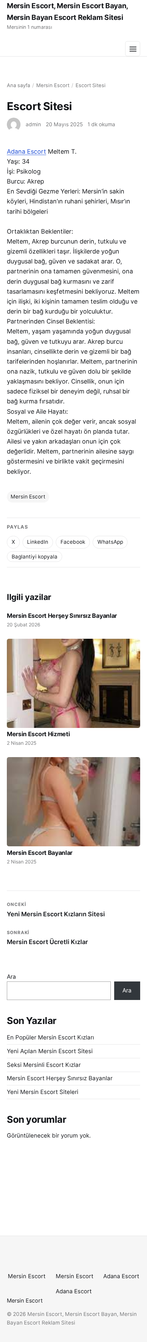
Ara (11, 976)
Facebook (73, 542)
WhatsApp (110, 542)
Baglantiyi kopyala (34, 556)
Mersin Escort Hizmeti (38, 734)
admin (33, 124)
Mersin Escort (52, 85)
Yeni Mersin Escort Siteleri (42, 1091)
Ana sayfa (18, 85)
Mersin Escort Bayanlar (39, 852)
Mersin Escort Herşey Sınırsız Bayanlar (62, 615)
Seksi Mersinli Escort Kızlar (44, 1064)
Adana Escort (26, 151)
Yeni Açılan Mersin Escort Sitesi (50, 1051)
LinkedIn (37, 542)
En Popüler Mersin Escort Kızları (50, 1037)
